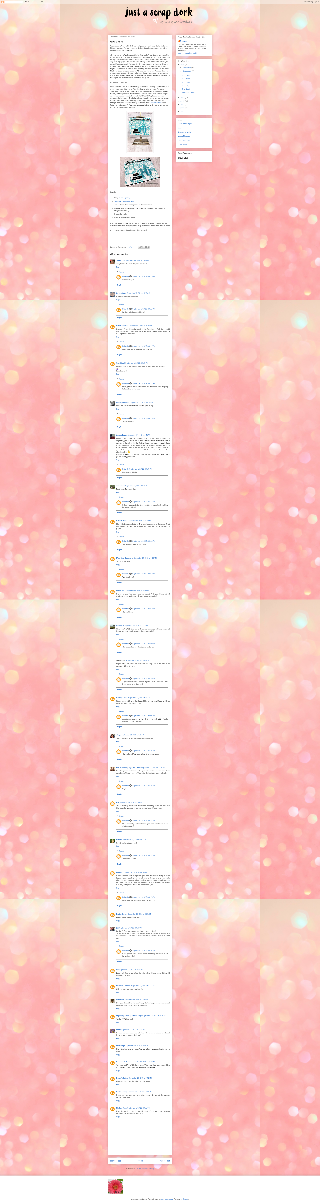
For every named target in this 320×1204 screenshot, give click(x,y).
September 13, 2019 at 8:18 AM (143, 418)
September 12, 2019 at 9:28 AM (137, 591)
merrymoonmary (167, 1199)
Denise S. (120, 872)
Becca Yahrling (122, 1078)
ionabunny (120, 486)
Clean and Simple (185, 124)
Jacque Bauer (121, 435)
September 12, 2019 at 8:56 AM (139, 435)
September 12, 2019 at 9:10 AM (145, 558)
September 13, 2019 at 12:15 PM (133, 1030)
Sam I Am (120, 1000)
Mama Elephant (184, 136)
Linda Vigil (120, 1046)
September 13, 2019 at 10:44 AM (143, 986)
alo (117, 970)
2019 (182, 65)
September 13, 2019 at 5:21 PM (139, 1092)
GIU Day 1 (186, 89)
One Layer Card (184, 140)
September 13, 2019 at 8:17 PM (138, 1108)
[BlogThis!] (141, 247)
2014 (182, 104)
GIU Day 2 (186, 86)
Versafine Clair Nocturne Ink (124, 201)
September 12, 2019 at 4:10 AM (137, 261)
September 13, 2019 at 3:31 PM (143, 1062)
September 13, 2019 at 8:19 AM (143, 574)
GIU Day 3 (186, 82)
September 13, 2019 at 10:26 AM (131, 970)
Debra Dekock (121, 521)
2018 (182, 98)
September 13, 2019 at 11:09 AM (136, 1000)
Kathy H (119, 840)
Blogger (185, 1199)
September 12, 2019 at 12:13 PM (136, 625)
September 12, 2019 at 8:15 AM (138, 293)
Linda (118, 1030)
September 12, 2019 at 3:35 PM (133, 735)
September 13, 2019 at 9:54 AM (143, 950)
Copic (180, 128)
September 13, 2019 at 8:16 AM (143, 276)
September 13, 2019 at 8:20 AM (143, 644)
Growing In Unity (184, 132)
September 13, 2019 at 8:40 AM (130, 928)
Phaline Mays (121, 1108)
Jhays (118, 735)
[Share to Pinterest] (148, 247)
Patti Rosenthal (122, 326)
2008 (182, 108)
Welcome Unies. (188, 92)
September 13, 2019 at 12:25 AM (153, 768)
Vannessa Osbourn (123, 1062)
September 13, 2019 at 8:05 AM (135, 872)
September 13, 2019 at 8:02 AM (134, 840)
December (187, 68)
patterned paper (156, 103)
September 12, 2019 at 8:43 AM (141, 402)
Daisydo (125, 276)
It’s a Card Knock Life (124, 558)
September (187, 71)
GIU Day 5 (186, 75)
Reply (118, 267)
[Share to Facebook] (146, 247)
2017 (182, 101)
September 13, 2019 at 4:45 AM (131, 802)
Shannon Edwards (123, 986)
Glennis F (120, 625)
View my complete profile (188, 53)
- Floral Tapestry (124, 198)
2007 (182, 111)
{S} (117, 928)
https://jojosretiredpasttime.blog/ (129, 1016)
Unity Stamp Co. (184, 144)
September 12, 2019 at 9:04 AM (140, 469)
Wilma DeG (120, 591)
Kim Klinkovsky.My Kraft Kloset (128, 768)
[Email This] (139, 247)
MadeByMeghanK (123, 402)
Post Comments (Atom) (145, 1169)
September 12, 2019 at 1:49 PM (137, 660)
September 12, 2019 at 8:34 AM (136, 363)
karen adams (121, 293)
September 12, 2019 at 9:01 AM (139, 521)
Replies (121, 272)
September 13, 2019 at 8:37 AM (139, 914)
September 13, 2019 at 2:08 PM (137, 1046)
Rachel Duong (121, 1092)
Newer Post (115, 1161)
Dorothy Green (122, 698)
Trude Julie (120, 261)
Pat (117, 802)
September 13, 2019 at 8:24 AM (143, 897)
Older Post (165, 1161)
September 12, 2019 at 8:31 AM (140, 326)
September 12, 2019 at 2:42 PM (139, 698)
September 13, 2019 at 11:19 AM (154, 1016)
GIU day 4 (186, 79)
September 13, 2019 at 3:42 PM (140, 1078)
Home (140, 1161)
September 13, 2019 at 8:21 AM (143, 716)
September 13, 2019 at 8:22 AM (143, 786)
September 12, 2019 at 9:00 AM (136, 486)
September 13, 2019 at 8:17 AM (143, 346)
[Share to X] (143, 247)
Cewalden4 (120, 363)
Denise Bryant (121, 914)
